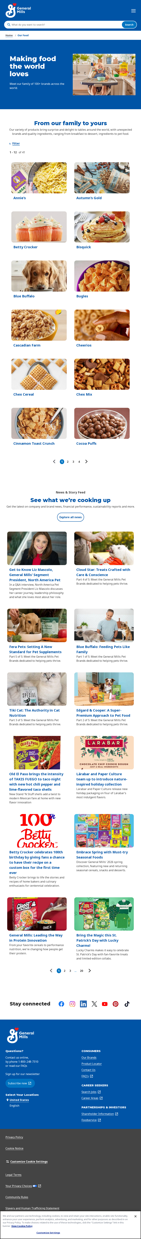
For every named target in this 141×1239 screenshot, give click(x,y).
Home (9, 35)
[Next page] (86, 461)
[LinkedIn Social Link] (83, 1004)
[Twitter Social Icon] (94, 1004)
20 (81, 971)
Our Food (23, 35)
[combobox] (66, 25)
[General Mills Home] (18, 10)
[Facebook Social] (61, 1004)
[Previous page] (55, 461)
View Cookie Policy (21, 1225)
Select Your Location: (22, 1094)
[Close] (135, 1216)
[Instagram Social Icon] (72, 1004)
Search (129, 24)
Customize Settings (48, 1232)
